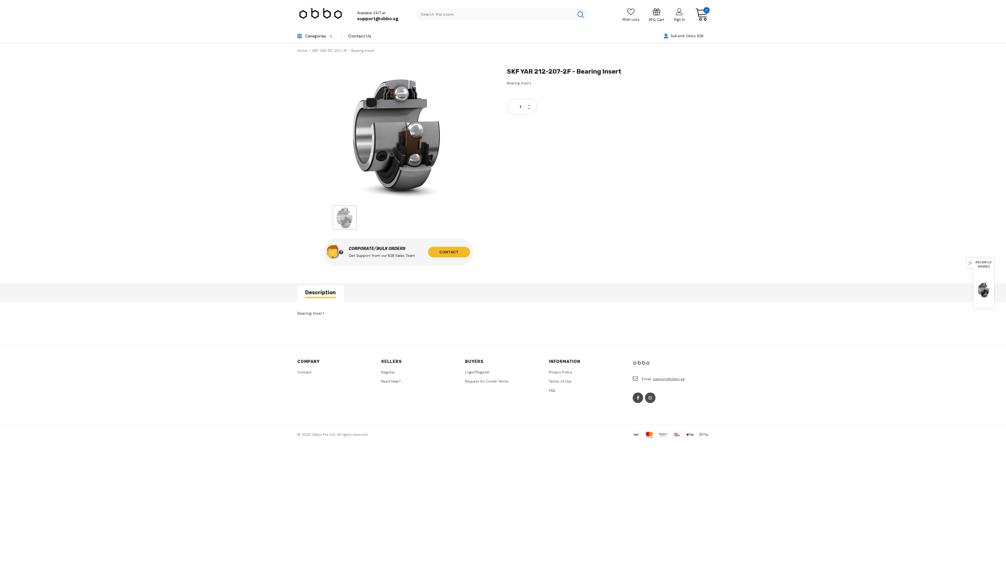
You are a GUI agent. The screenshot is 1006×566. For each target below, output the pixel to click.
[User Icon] (679, 11)
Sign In (679, 19)
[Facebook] (638, 398)
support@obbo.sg (377, 18)
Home (302, 50)
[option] (398, 134)
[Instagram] (650, 398)
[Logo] (321, 14)
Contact (448, 252)
